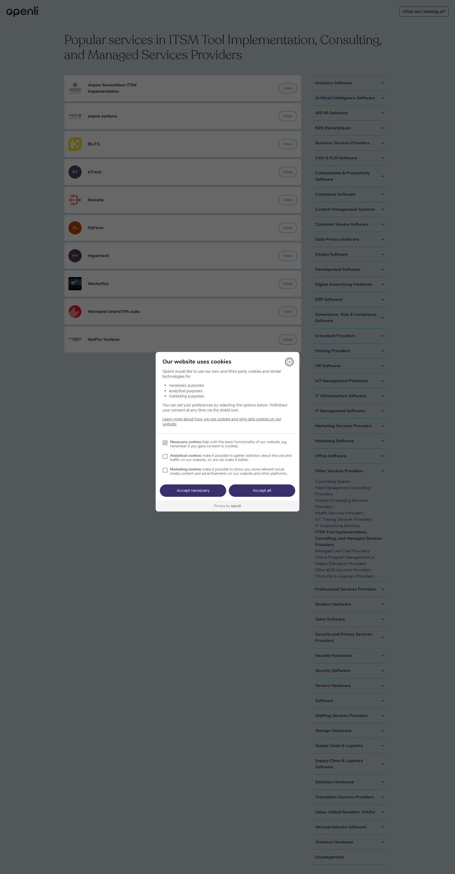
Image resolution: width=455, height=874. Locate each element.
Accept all (262, 490)
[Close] (289, 362)
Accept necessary (193, 490)
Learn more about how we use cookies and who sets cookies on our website (221, 422)
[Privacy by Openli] (227, 506)
